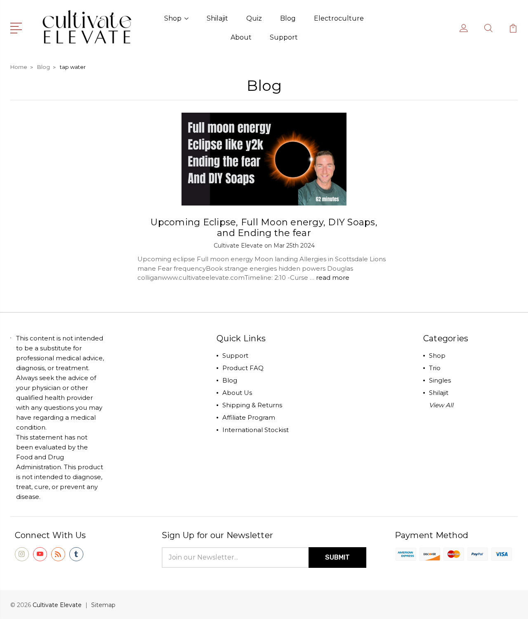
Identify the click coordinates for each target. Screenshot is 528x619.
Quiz (254, 18)
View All (441, 405)
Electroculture (339, 18)
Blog (288, 18)
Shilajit (217, 18)
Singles (440, 380)
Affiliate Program (248, 417)
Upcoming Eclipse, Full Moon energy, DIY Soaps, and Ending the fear (264, 228)
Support (284, 37)
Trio (435, 368)
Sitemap (103, 605)
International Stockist (255, 430)
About (241, 37)
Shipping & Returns (252, 405)
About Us (237, 393)
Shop (173, 18)
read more (332, 277)
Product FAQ (243, 368)
